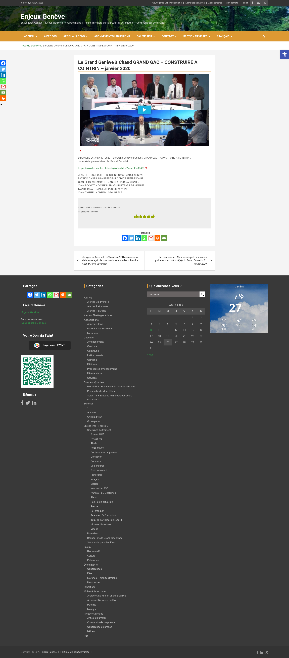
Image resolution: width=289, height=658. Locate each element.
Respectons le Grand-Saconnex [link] (104, 538)
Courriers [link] (96, 461)
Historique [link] (96, 474)
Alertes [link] (88, 297)
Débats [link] (91, 631)
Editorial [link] (88, 403)
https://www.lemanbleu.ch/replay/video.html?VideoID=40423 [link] (111, 168)
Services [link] (92, 377)
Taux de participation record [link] (106, 519)
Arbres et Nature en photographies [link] (106, 595)
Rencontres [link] (93, 582)
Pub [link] (86, 635)
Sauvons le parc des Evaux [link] (102, 542)
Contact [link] (168, 36)
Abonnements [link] (215, 3)
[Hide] (1, 104)
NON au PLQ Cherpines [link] (103, 492)
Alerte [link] (94, 443)
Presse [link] (94, 506)
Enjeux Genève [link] (43, 17)
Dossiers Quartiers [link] (94, 382)
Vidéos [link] (94, 528)
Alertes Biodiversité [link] (98, 301)
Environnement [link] (99, 470)
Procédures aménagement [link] (102, 368)
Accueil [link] (29, 36)
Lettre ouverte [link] (95, 355)
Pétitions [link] (92, 364)
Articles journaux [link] (96, 617)
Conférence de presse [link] (99, 626)
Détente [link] (91, 604)
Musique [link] (92, 609)
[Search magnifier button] (202, 294)
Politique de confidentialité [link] (74, 651)
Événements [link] (91, 564)
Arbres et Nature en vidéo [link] (101, 600)
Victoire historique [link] (101, 524)
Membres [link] (92, 333)
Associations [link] (91, 319)
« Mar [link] (150, 354)
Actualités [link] (96, 438)
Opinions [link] (92, 359)
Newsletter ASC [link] (99, 488)
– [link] (84, 293)
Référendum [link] (97, 510)
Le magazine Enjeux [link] (195, 3)
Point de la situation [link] (102, 501)
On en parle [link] (93, 421)
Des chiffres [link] (98, 465)
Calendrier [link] (144, 36)
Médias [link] (95, 483)
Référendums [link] (94, 373)
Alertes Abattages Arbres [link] (98, 315)
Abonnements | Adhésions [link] (112, 36)
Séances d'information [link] (103, 515)
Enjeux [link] (87, 547)
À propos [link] (50, 36)
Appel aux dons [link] (74, 36)
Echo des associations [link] (100, 328)
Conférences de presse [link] (104, 452)
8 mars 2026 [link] (97, 434)
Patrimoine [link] (93, 560)
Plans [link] (94, 497)
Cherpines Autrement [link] (99, 430)
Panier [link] (245, 3)
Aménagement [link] (95, 341)
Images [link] (95, 479)
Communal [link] (93, 350)
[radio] (136, 216)
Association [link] (97, 447)
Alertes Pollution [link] (96, 310)
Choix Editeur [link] (94, 416)
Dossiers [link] (89, 337)
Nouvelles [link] (92, 533)
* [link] (87, 407)
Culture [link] (91, 555)
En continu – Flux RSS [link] (96, 425)
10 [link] (151, 329)
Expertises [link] (89, 586)
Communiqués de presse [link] (101, 622)
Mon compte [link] (232, 3)
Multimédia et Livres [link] (95, 591)
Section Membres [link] (195, 36)
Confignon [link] (96, 456)
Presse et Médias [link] (93, 613)
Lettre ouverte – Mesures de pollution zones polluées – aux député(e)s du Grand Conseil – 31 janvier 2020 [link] (181, 260)
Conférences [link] (94, 568)
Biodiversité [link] (93, 551)
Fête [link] (89, 573)
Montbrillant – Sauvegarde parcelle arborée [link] (111, 386)
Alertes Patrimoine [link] (97, 306)
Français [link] (223, 36)
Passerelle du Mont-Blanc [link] (101, 391)
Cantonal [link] (92, 346)
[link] (284, 54)
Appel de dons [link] (95, 324)
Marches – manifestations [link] (102, 577)
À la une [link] (91, 412)
